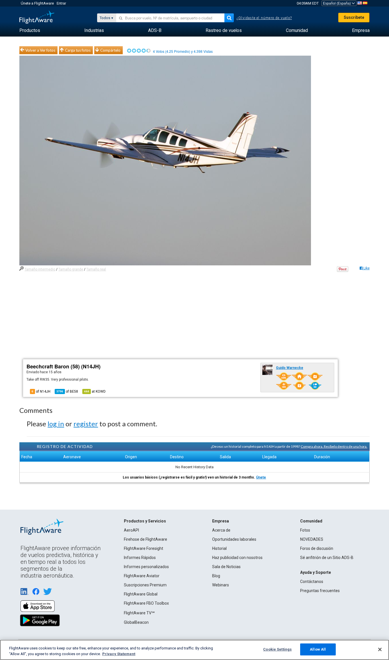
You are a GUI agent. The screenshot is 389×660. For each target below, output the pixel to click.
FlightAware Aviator (141, 576)
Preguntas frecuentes (320, 590)
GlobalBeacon (136, 622)
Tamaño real (96, 269)
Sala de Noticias (226, 566)
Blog (216, 576)
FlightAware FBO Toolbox (146, 603)
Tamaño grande (70, 269)
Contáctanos (311, 581)
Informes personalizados (146, 566)
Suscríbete (354, 17)
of (67, 391)
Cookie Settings (277, 649)
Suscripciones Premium (145, 585)
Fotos (305, 530)
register (85, 423)
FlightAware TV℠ (139, 613)
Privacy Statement (118, 654)
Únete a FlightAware (37, 3)
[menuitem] (30, 31)
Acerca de (221, 530)
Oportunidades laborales (234, 539)
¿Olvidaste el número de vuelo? (264, 18)
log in (56, 423)
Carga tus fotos (78, 50)
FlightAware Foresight (143, 548)
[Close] (380, 649)
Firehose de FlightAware (145, 539)
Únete (261, 477)
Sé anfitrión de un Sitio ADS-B (326, 557)
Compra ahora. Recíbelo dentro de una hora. (334, 446)
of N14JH (41, 391)
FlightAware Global (140, 594)
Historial (219, 548)
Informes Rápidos (140, 557)
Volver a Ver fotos (40, 50)
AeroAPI (131, 530)
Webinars (220, 585)
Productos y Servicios (145, 521)
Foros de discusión (316, 548)
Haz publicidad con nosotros (237, 557)
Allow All (318, 649)
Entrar (61, 3)
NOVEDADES (311, 539)
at (95, 391)
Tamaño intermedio (39, 269)
